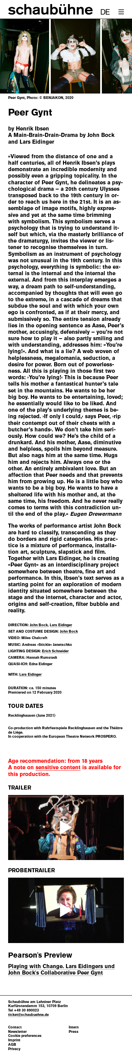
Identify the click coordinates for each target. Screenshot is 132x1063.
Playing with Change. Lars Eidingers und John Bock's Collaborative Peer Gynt (61, 969)
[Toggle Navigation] (121, 12)
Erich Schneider (55, 651)
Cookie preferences (25, 1036)
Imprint (14, 1040)
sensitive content (58, 767)
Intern (74, 1027)
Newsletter (17, 1031)
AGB (12, 1044)
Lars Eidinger (61, 624)
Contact (15, 1027)
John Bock (39, 624)
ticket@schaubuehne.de (28, 1014)
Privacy (14, 1049)
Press (74, 1031)
